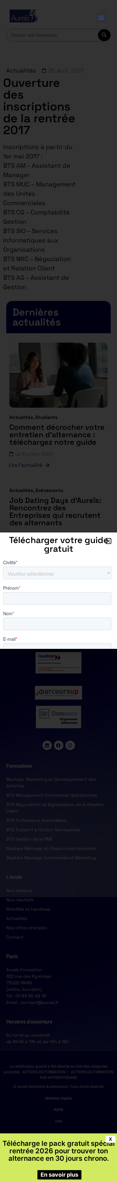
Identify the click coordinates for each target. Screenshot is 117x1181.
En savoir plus (59, 1174)
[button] (101, 17)
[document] (58, 590)
